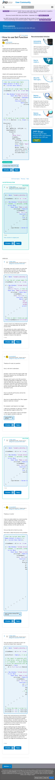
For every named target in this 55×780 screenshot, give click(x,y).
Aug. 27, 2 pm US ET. (45, 19)
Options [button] (6, 766)
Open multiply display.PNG (12, 613)
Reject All (46, 777)
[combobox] (11, 7)
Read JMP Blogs (36, 140)
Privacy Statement (12, 771)
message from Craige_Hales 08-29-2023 (16, 358)
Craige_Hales (12, 186)
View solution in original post (11, 237)
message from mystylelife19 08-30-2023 (17, 637)
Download (6, 11)
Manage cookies (38, 777)
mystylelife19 (8, 42)
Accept (51, 777)
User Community (23, 2)
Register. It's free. (43, 15)
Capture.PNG (8, 417)
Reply (16, 170)
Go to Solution (6, 162)
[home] (7, 2)
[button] (1, 37)
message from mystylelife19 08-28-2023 (17, 263)
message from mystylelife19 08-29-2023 (17, 188)
